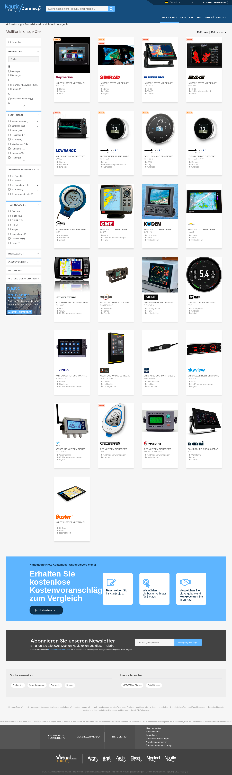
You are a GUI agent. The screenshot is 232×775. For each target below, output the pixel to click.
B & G (15, 71)
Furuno (16, 89)
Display (69, 685)
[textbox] (77, 9)
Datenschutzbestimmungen (59, 649)
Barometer (55, 685)
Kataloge (186, 17)
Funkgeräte (18, 685)
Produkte (168, 17)
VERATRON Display (132, 685)
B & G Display (154, 685)
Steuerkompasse (37, 685)
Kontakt (72, 43)
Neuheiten (16, 42)
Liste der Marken (154, 728)
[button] (23, 51)
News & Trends (214, 17)
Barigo (16, 75)
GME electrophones (22, 99)
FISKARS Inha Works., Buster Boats (25, 85)
